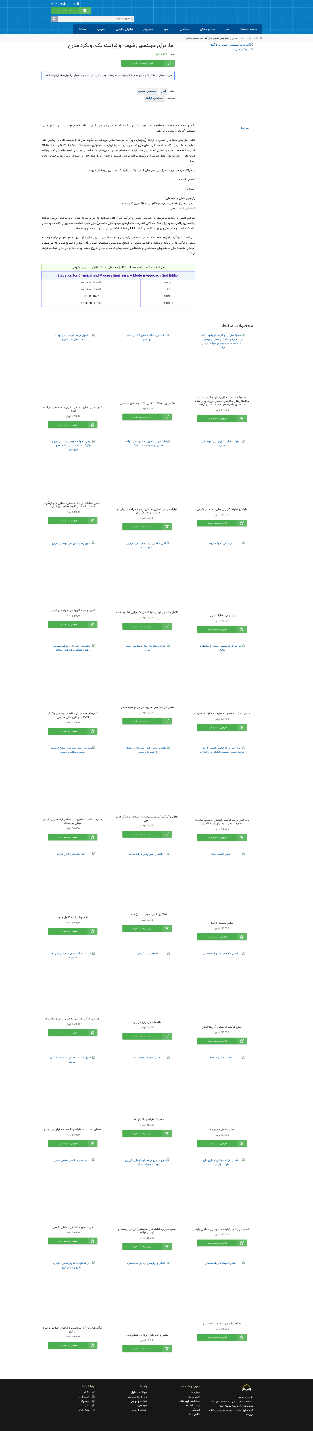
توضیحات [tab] (244, 128)
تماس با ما (194, 1414)
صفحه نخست (248, 29)
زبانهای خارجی (124, 29)
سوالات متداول (139, 1392)
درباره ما (195, 1392)
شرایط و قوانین (139, 1401)
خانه (256, 38)
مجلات (82, 29)
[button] (222, 418)
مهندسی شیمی (147, 91)
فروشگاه (195, 1410)
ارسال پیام (85, 1410)
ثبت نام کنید (57, 4)
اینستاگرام (85, 1397)
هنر (227, 29)
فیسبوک (86, 1401)
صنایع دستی (207, 29)
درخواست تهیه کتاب (189, 1401)
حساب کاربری (139, 1410)
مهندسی (184, 29)
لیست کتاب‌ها (192, 1405)
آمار (242, 38)
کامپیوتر (148, 29)
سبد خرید (142, 1405)
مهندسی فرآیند (154, 98)
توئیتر (88, 1405)
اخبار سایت (194, 1397)
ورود (74, 4)
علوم (166, 29)
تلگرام (88, 1392)
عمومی (101, 29)
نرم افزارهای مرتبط (137, 1397)
